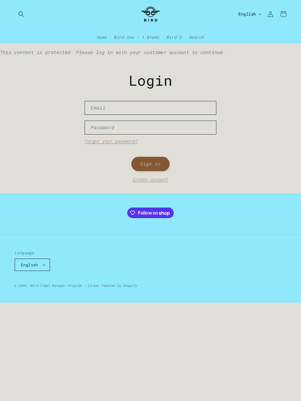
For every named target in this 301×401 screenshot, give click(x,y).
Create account (150, 179)
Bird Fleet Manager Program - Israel (65, 285)
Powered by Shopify (119, 285)
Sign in (150, 164)
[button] (21, 14)
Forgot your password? (111, 141)
